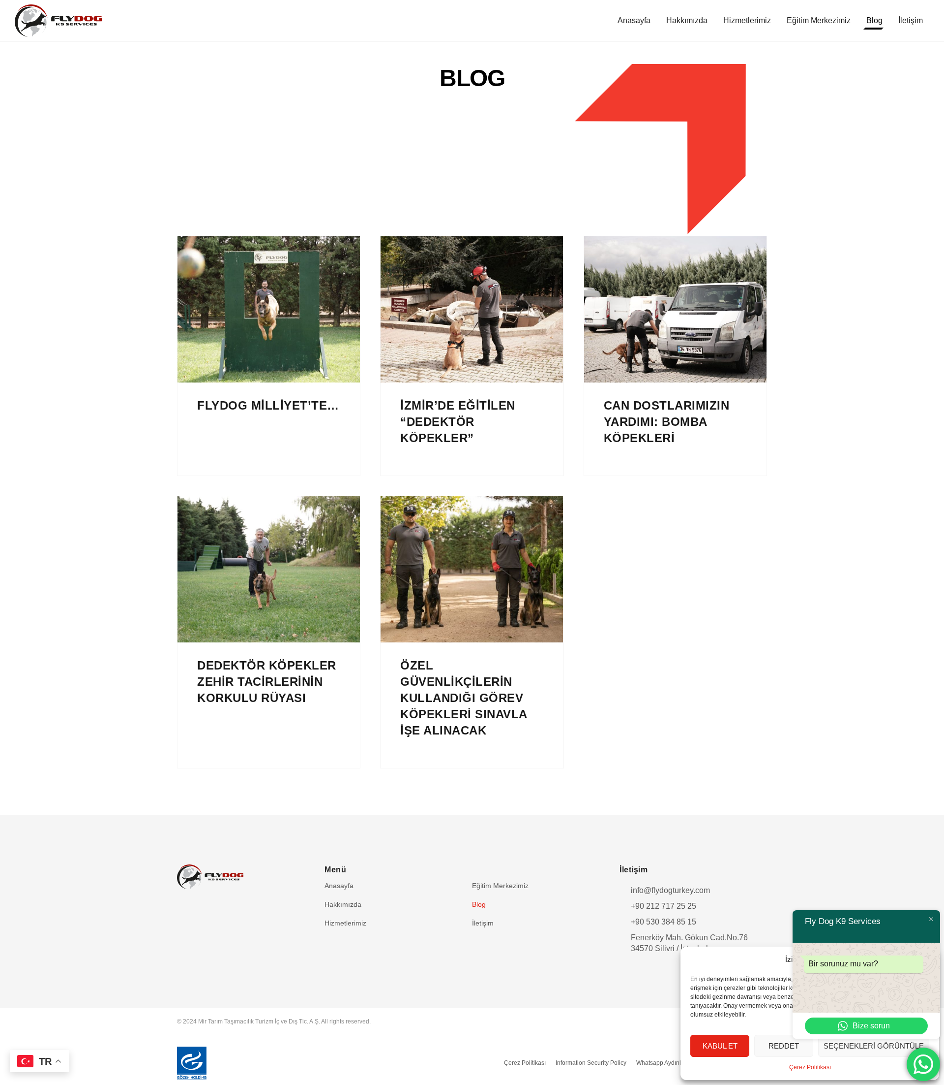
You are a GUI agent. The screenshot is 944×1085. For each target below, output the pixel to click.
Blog (874, 20)
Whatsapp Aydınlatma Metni (673, 1062)
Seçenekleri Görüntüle (874, 1046)
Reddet (783, 1046)
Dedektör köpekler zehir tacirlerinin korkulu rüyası (266, 681)
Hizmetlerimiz (747, 20)
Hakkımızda (687, 20)
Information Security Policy (591, 1062)
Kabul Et (720, 1046)
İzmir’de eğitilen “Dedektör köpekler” (457, 422)
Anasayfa (634, 20)
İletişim (910, 20)
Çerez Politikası (810, 1067)
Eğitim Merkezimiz (819, 20)
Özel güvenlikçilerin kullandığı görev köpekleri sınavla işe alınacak (464, 698)
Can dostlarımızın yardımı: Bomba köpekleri (667, 422)
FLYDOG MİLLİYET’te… (268, 405)
